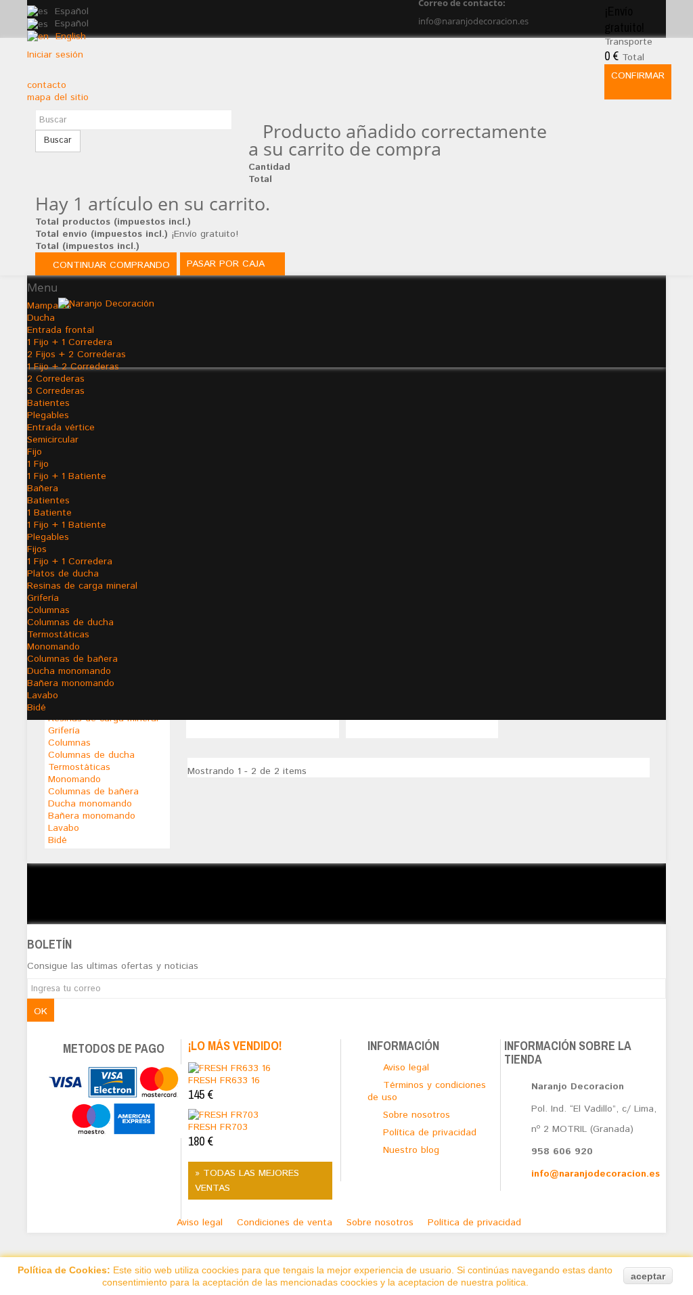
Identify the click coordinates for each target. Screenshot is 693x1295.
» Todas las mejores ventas (247, 1180)
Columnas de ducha (70, 622)
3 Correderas (56, 391)
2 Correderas (56, 379)
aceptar (648, 1276)
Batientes (48, 403)
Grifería (43, 598)
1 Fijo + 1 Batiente (66, 476)
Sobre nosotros (381, 1222)
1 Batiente (49, 513)
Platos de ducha (63, 574)
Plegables (48, 415)
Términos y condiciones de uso (426, 1091)
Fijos (37, 549)
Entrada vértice (61, 427)
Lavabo (42, 695)
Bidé (36, 707)
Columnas (48, 610)
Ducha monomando (69, 671)
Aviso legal (201, 1222)
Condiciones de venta (286, 1222)
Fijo (34, 452)
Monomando (53, 647)
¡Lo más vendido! (235, 1045)
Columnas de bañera (72, 659)
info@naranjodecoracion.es (595, 1174)
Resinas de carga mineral (82, 586)
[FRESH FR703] (223, 1115)
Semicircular (53, 440)
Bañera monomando (70, 683)
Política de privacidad (474, 1222)
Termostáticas (58, 634)
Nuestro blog (411, 1150)
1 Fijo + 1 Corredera (69, 561)
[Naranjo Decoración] (362, 324)
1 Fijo (38, 464)
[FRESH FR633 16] (229, 1067)
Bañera (42, 488)
